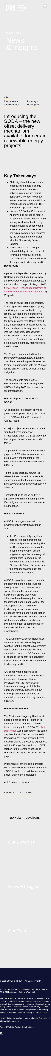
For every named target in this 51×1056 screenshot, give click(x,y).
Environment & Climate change (11, 103)
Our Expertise (21, 842)
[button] (45, 6)
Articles (7, 97)
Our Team (17, 930)
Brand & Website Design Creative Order (17, 1027)
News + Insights (23, 886)
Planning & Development (33, 103)
